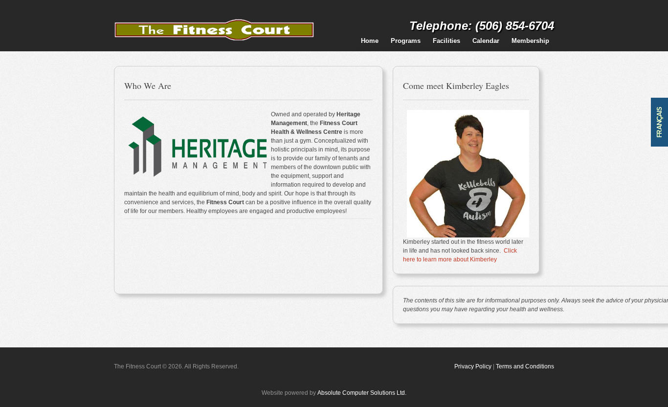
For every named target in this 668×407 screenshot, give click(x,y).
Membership (530, 40)
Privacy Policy (472, 366)
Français (659, 122)
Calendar (485, 40)
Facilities (446, 40)
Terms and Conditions (525, 366)
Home (370, 40)
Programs (406, 40)
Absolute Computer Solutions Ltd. (361, 392)
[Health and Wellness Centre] (214, 16)
